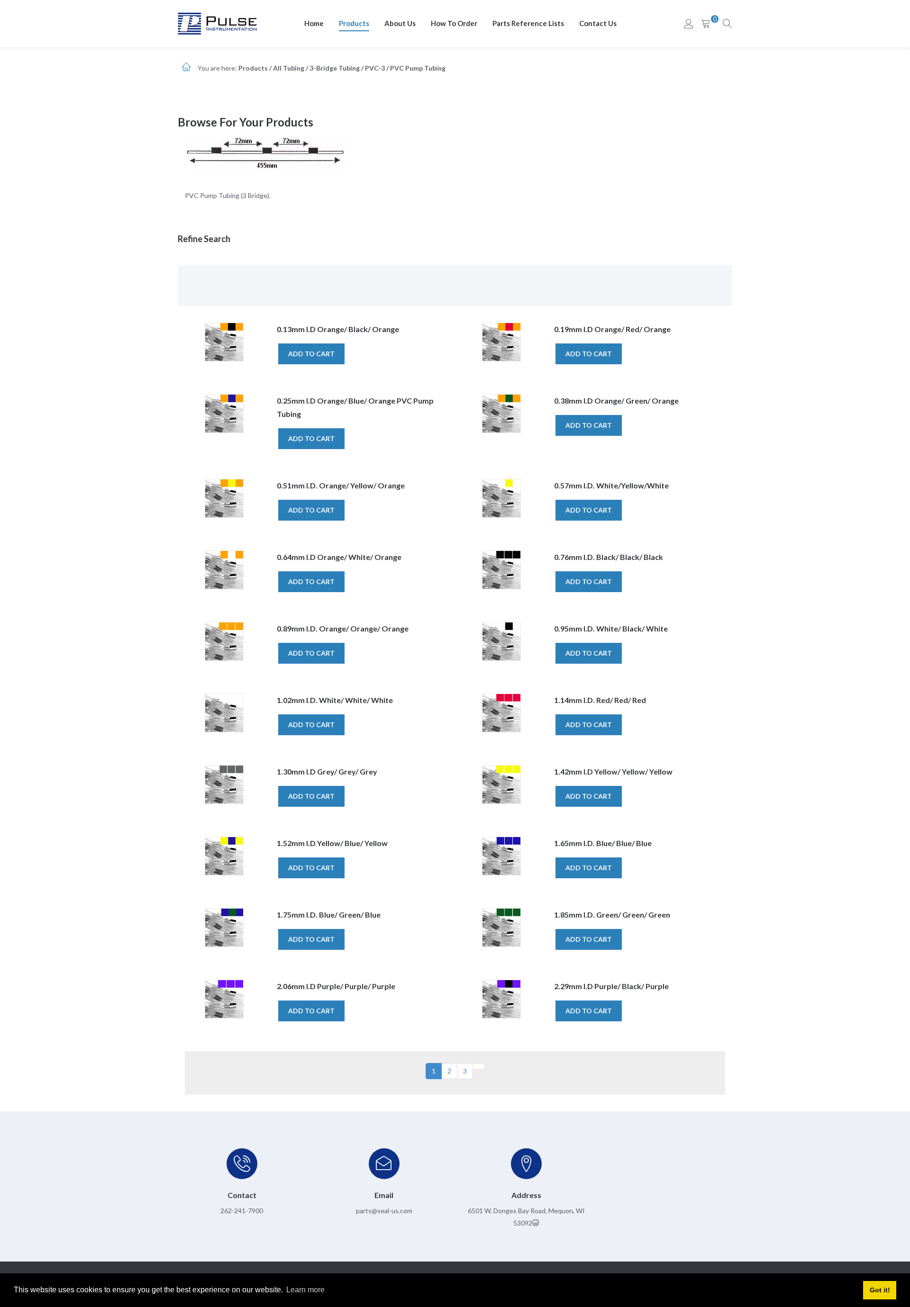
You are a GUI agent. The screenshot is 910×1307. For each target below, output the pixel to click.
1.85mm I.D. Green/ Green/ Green (612, 914)
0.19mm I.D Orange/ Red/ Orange (612, 329)
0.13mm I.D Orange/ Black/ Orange (338, 329)
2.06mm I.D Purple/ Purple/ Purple (336, 986)
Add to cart (311, 354)
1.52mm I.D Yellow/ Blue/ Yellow (332, 842)
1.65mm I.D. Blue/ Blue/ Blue (603, 842)
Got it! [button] (880, 1290)
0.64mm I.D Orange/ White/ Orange (339, 556)
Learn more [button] (305, 1290)
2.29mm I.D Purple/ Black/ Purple (611, 986)
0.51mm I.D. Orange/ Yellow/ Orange (341, 485)
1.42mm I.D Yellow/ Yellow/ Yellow (613, 771)
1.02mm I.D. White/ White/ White (335, 699)
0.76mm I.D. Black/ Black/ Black (608, 556)
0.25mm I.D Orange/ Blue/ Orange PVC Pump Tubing (355, 407)
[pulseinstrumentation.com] (217, 23)
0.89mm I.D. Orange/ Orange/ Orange (343, 628)
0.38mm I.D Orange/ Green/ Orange (616, 400)
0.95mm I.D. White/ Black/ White (611, 628)
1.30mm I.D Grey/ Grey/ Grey (327, 771)
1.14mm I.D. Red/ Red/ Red (600, 699)
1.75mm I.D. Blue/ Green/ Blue (329, 914)
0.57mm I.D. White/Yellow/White (611, 485)
